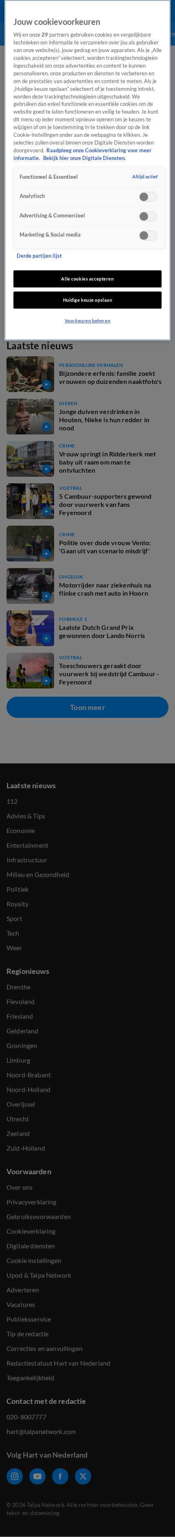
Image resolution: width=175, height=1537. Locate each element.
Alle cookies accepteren (87, 278)
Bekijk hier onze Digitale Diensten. (84, 158)
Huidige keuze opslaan (87, 300)
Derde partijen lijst (39, 256)
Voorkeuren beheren (87, 320)
